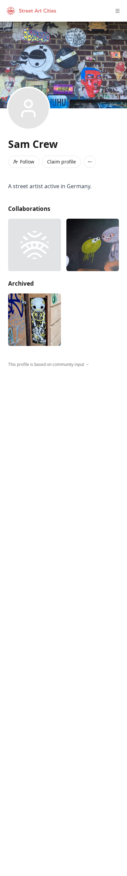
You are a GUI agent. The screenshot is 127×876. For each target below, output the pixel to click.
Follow (27, 161)
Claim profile (61, 161)
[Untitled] (34, 319)
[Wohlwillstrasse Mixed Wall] (34, 245)
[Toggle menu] (117, 11)
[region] (63, 430)
